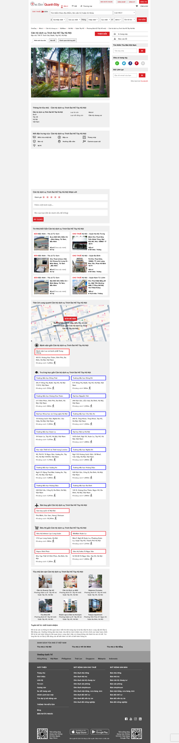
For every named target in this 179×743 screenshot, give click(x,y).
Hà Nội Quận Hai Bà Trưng (88, 234)
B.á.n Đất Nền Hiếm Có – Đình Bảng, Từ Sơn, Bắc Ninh (59, 239)
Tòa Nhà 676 (45, 615)
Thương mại (87, 6)
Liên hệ (40, 680)
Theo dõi (102, 34)
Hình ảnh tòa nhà (40, 40)
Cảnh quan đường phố (67, 40)
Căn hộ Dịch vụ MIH (70, 590)
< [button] (36, 72)
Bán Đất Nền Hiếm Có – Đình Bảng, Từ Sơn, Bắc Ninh (59, 283)
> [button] (105, 72)
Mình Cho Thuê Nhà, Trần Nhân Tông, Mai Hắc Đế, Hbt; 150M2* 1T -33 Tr (97, 240)
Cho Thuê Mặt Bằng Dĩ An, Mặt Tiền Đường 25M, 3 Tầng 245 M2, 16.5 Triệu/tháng (97, 284)
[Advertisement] (70, 169)
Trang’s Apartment (95, 615)
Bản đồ (52, 40)
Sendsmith (144, 81)
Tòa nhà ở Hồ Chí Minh (81, 647)
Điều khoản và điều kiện (102, 738)
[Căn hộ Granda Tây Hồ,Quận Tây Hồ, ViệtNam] (45, 581)
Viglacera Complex (95, 590)
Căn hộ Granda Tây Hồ (45, 590)
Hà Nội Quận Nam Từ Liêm (88, 278)
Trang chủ (41, 673)
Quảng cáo (41, 687)
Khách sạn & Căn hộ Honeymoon (71, 615)
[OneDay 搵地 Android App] (100, 731)
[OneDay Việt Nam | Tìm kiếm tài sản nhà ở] (44, 4)
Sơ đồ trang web (44, 691)
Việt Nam (54, 658)
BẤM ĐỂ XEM (70, 319)
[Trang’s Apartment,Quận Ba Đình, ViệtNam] (95, 605)
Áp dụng (38, 219)
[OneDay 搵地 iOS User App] (79, 731)
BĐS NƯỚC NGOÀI (106, 2)
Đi (142, 51)
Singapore (90, 658)
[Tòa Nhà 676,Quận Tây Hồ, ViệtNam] (45, 605)
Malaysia (101, 658)
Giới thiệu (41, 676)
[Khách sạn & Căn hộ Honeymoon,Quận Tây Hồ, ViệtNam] (70, 605)
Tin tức (40, 684)
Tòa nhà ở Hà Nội (44, 647)
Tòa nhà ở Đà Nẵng (115, 647)
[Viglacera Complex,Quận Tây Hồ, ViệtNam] (95, 581)
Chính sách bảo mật (45, 695)
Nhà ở (66, 6)
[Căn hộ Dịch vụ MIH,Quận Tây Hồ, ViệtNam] (70, 581)
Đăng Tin (143, 2)
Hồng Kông (42, 658)
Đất (75, 6)
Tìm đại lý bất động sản (47, 698)
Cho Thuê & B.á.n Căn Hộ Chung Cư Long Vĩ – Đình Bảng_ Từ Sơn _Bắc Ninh (59, 262)
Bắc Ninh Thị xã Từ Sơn (46, 234)
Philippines (66, 658)
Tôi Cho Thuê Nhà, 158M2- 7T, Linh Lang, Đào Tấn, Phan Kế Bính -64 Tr (97, 262)
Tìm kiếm (142, 20)
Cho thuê (81, 673)
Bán (115, 673)
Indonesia (113, 658)
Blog (39, 710)
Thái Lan (78, 658)
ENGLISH (144, 6)
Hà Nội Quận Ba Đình (86, 256)
